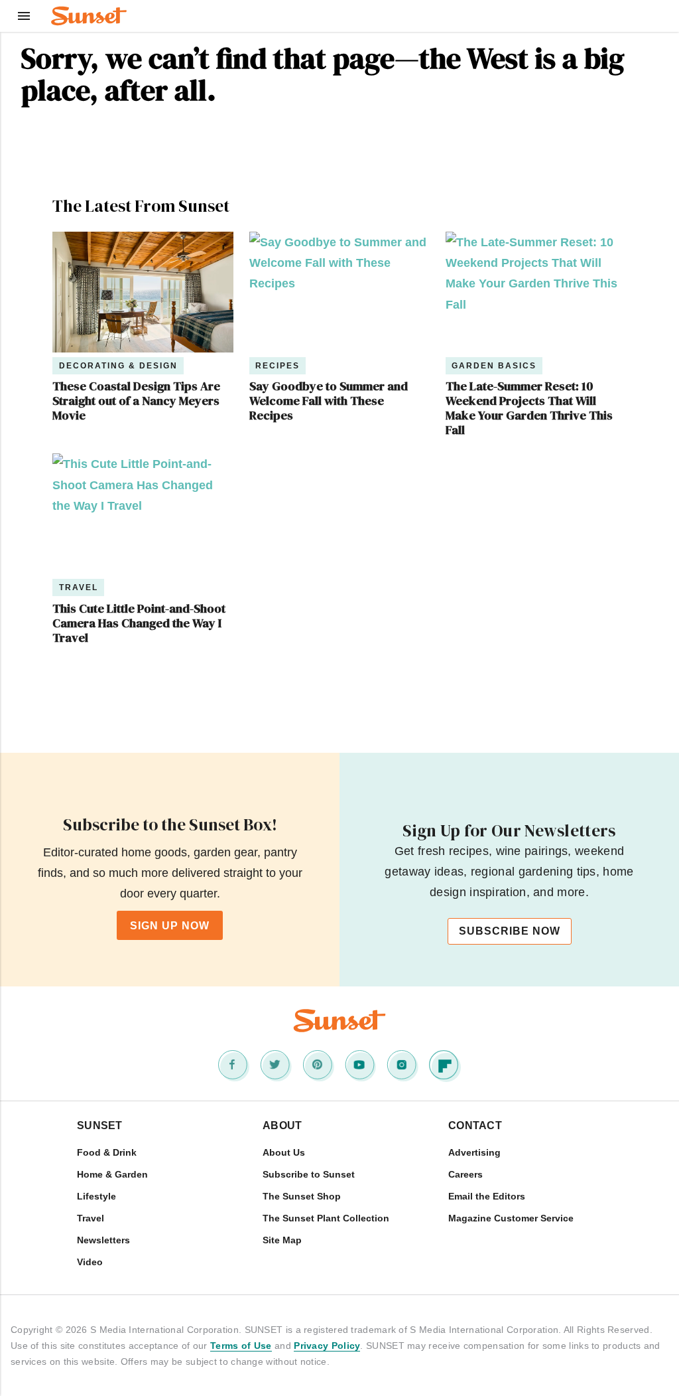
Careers (465, 1174)
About (282, 1125)
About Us (284, 1152)
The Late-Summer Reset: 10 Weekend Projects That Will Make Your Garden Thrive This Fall (529, 408)
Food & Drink (107, 1152)
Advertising (474, 1152)
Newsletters (103, 1240)
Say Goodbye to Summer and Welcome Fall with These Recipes (328, 401)
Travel (78, 587)
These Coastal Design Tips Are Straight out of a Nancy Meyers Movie (136, 401)
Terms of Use (241, 1345)
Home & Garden (112, 1174)
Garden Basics (494, 366)
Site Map (282, 1240)
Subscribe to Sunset (309, 1174)
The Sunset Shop (302, 1196)
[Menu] (24, 16)
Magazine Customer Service (511, 1218)
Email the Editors (486, 1196)
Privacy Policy (327, 1345)
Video (90, 1262)
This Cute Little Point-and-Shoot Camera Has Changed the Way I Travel (138, 623)
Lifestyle (96, 1196)
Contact (475, 1125)
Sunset (100, 1125)
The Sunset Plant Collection (326, 1218)
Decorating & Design (118, 366)
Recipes (277, 366)
